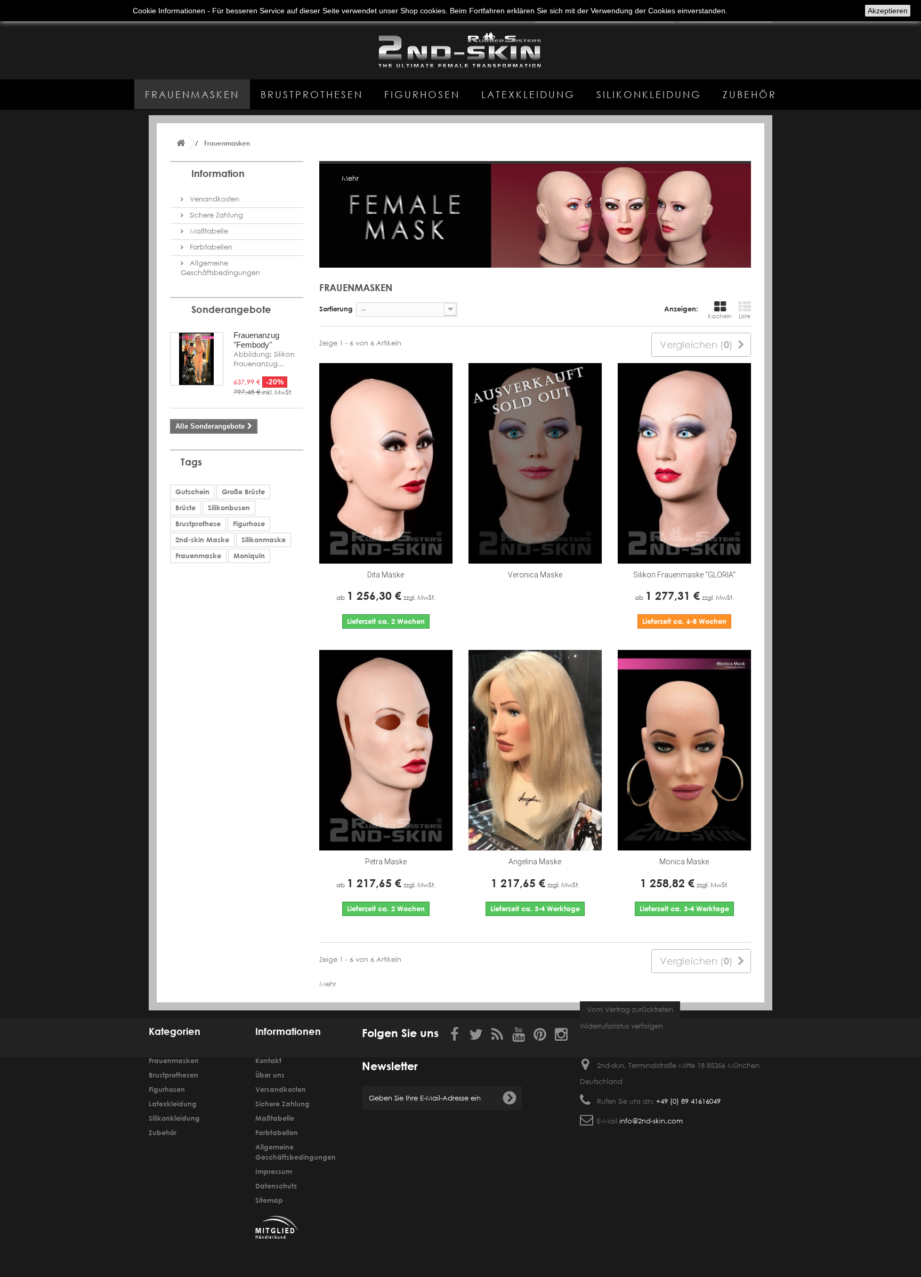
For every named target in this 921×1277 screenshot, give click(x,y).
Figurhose (249, 523)
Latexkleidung (528, 94)
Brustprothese (198, 523)
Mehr (350, 178)
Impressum (273, 1171)
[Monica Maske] (684, 750)
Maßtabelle (208, 231)
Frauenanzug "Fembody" (256, 340)
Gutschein (192, 491)
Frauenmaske (198, 555)
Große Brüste (243, 491)
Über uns (270, 1075)
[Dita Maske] (386, 463)
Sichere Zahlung (215, 215)
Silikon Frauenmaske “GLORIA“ (684, 575)
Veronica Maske (535, 575)
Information (218, 173)
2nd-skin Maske (202, 539)
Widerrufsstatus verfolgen (621, 1026)
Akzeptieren (888, 10)
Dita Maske (385, 575)
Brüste (185, 507)
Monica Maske (684, 861)
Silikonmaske (263, 539)
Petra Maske (386, 861)
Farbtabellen (210, 247)
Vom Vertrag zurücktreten (630, 1009)
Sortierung (336, 308)
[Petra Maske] (386, 750)
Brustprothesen (312, 94)
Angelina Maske (534, 861)
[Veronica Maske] (535, 463)
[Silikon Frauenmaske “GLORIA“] (684, 463)
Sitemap (269, 1200)
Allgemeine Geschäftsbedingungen (220, 268)
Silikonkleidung (648, 94)
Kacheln (720, 316)
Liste (744, 316)
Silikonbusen (229, 507)
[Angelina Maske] (535, 750)
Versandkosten (213, 199)
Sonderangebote (231, 309)
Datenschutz (276, 1186)
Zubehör (750, 94)
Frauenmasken (192, 94)
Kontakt (268, 1060)
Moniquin (249, 555)
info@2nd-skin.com (651, 1121)
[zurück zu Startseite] (181, 143)
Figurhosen (422, 94)
